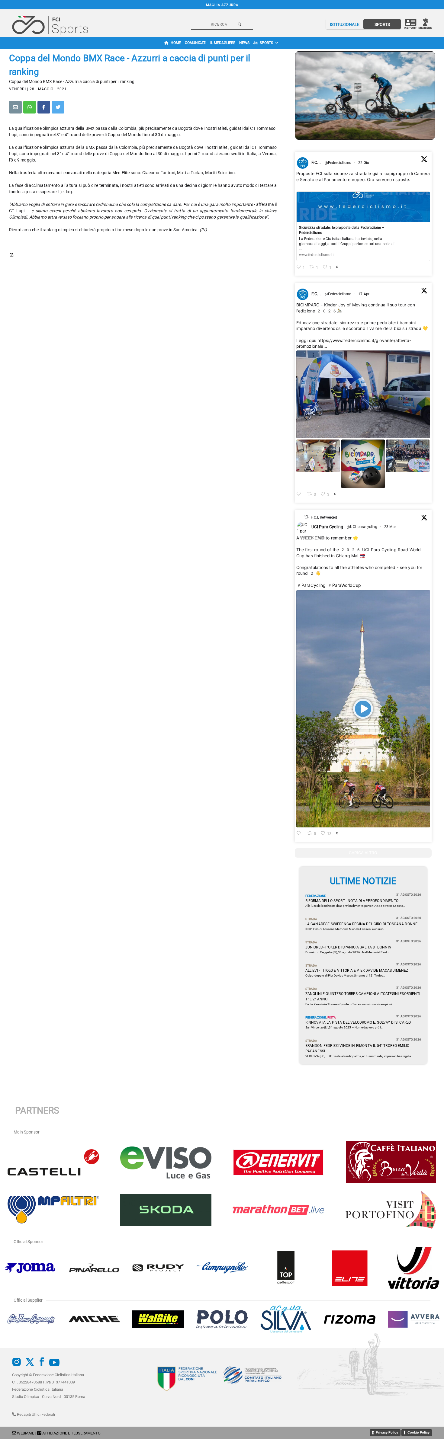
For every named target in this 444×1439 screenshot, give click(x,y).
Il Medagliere (222, 43)
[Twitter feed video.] (363, 708)
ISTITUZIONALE (344, 24)
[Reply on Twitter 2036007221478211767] (300, 833)
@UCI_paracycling (362, 527)
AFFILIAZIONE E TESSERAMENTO (71, 1433)
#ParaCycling (311, 585)
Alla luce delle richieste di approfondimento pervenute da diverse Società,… (355, 905)
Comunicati (195, 43)
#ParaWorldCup (344, 585)
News (244, 43)
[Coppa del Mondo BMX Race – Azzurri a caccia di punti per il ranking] (365, 95)
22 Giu (364, 163)
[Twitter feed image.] (363, 394)
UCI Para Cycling (327, 526)
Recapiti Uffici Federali (35, 1414)
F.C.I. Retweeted (324, 517)
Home (176, 43)
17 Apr (364, 294)
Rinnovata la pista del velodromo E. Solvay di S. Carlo (358, 1022)
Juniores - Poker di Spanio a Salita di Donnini (348, 947)
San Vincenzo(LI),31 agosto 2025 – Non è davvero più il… (344, 1027)
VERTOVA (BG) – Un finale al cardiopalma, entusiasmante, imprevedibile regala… (359, 1056)
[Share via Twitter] (58, 107)
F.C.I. (316, 162)
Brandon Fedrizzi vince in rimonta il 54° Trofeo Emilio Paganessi (357, 1048)
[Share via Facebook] (43, 107)
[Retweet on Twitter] (306, 517)
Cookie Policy (418, 1432)
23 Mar (390, 527)
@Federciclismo (338, 163)
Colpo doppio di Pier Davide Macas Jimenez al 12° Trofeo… (345, 975)
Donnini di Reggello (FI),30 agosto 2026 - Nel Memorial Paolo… (348, 952)
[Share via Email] (15, 107)
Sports (266, 43)
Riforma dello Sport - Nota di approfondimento (351, 901)
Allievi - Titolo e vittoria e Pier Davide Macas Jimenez (356, 970)
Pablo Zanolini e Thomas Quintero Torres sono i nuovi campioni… (349, 1004)
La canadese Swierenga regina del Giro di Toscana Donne (361, 924)
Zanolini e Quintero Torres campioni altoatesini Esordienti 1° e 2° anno (362, 996)
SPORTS (382, 24)
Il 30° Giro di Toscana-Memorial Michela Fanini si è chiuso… (345, 929)
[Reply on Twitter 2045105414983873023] (300, 494)
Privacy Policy (387, 1432)
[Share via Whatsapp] (29, 107)
